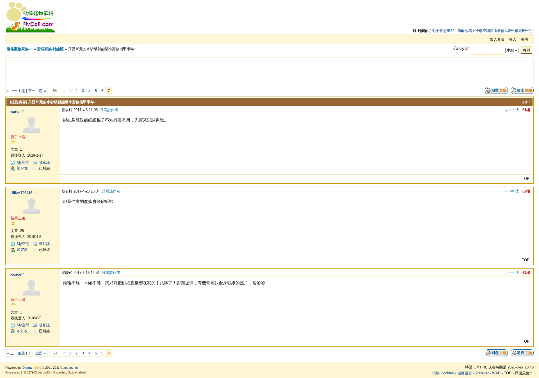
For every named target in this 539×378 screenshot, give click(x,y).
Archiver (482, 373)
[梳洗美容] (18, 102)
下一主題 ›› (37, 91)
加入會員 (497, 39)
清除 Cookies (443, 373)
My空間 (23, 162)
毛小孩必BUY (443, 31)
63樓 (526, 273)
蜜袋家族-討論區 (50, 49)
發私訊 (44, 162)
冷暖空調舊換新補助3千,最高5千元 (503, 31)
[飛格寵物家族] (30, 31)
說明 (524, 39)
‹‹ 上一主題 (16, 91)
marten (16, 111)
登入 (512, 39)
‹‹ (63, 90)
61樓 (526, 110)
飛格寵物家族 (18, 49)
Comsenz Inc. (69, 367)
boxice (15, 274)
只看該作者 (109, 110)
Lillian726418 (21, 193)
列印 (526, 102)
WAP (496, 373)
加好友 (22, 168)
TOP (525, 179)
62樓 (526, 191)
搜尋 (526, 50)
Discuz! (28, 367)
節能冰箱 (464, 31)
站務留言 (464, 373)
